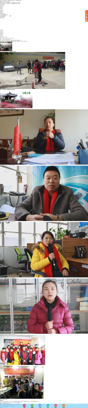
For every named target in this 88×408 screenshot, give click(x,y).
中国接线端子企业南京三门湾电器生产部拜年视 (7, 334)
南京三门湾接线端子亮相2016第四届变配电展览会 (8, 51)
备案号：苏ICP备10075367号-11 (5, 403)
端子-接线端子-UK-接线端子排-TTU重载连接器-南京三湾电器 (9, 41)
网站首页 (1, 6)
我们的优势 (2, 10)
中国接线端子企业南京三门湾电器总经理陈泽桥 (7, 165)
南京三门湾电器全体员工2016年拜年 (6, 365)
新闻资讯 (1, 8)
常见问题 (5, 1)
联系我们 (8, 1)
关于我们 (1, 7)
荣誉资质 (1, 11)
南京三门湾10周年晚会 (3, 399)
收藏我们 (1, 1)
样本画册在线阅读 (3, 13)
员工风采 (1, 35)
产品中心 (1, 9)
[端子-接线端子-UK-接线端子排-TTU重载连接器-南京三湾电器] (10, 2)
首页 (1, 401)
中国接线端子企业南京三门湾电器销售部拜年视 (7, 221)
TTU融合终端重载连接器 (4, 14)
